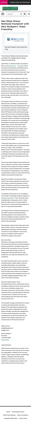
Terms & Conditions (22, 415)
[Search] (21, 14)
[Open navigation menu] (2, 13)
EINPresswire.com (10, 66)
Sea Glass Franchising (7, 198)
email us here (5, 340)
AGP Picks (4, 2)
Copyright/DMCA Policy (11, 418)
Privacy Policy (23, 418)
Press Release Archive (18, 412)
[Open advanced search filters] (24, 14)
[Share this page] (29, 13)
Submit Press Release (9, 415)
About (8, 412)
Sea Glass (20, 66)
